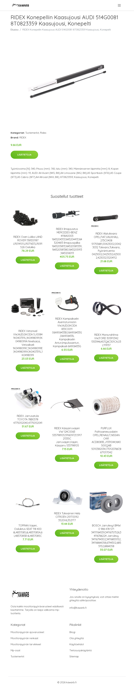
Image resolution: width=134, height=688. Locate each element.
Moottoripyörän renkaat (24, 638)
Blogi (72, 632)
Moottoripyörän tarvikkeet (26, 644)
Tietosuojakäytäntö (80, 650)
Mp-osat (15, 650)
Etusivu (14, 29)
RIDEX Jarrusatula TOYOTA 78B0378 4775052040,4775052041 (27, 419)
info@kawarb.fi (78, 607)
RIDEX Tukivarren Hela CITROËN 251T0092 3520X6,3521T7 (67, 517)
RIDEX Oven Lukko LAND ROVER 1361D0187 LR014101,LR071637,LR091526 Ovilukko (27, 242)
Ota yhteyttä (76, 638)
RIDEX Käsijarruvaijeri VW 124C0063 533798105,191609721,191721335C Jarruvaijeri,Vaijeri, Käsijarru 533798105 (67, 437)
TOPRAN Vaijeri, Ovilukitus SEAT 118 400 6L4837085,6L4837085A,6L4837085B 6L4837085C (27, 530)
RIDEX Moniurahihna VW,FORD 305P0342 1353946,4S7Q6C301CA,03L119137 (106, 340)
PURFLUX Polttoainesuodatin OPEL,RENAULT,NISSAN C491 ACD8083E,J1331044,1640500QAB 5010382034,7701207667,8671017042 (106, 440)
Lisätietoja (24, 154)
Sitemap (74, 656)
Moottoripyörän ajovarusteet (27, 632)
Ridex (43, 132)
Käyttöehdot (76, 644)
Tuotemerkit (32, 132)
